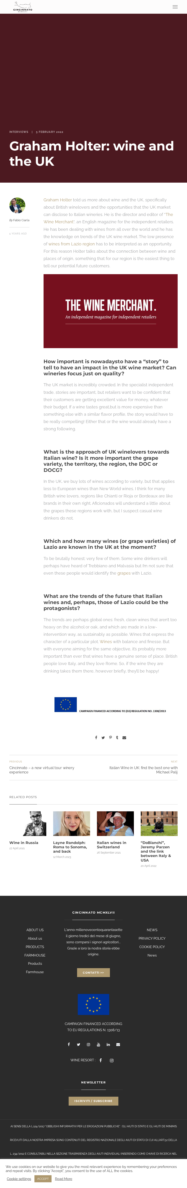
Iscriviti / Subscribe (93, 1101)
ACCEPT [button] (43, 1178)
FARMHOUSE (34, 955)
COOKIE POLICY (152, 947)
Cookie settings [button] (19, 1179)
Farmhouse (35, 972)
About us (35, 938)
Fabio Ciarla (21, 220)
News (152, 955)
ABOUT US (35, 930)
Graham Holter (58, 199)
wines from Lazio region (71, 244)
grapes (124, 573)
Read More (63, 1179)
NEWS (152, 930)
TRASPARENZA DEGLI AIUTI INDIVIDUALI (94, 1153)
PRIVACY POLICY (152, 938)
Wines (106, 641)
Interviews (18, 132)
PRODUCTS (35, 947)
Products (35, 964)
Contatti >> (93, 972)
